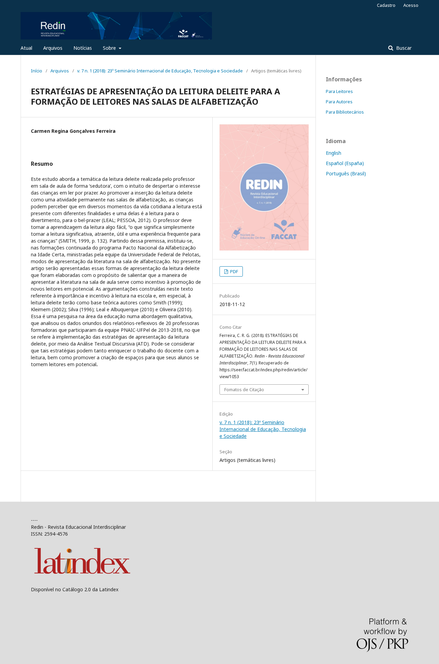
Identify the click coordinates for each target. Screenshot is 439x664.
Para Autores (339, 101)
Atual (26, 48)
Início (36, 71)
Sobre (110, 48)
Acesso (410, 5)
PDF (233, 271)
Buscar (403, 48)
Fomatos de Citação (244, 389)
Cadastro (386, 5)
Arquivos (52, 48)
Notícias (82, 48)
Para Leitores (339, 91)
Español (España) (345, 163)
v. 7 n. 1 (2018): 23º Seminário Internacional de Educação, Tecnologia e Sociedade (160, 71)
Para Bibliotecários (345, 112)
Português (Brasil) (346, 173)
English (333, 153)
